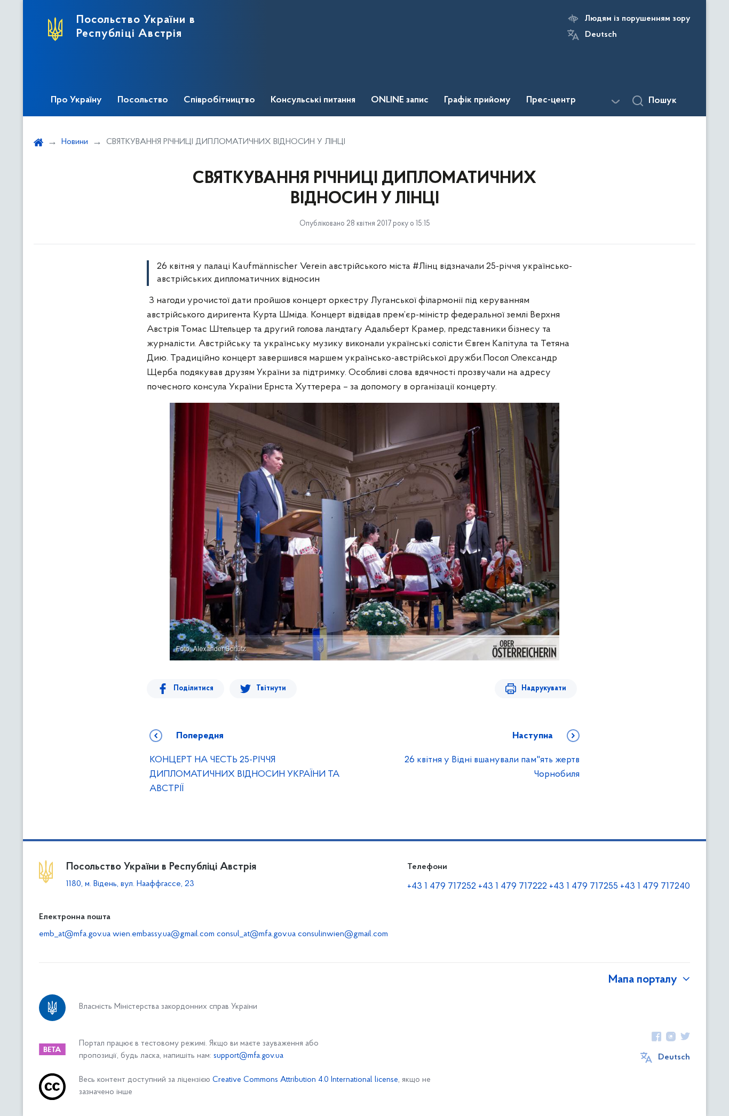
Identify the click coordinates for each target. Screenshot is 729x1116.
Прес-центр (551, 100)
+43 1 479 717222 (512, 886)
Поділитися (193, 688)
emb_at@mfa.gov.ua (74, 934)
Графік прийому (477, 100)
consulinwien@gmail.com (343, 934)
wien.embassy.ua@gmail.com (164, 934)
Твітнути (271, 688)
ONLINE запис (400, 100)
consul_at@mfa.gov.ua (256, 934)
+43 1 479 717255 (583, 886)
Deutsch (601, 34)
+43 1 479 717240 (655, 886)
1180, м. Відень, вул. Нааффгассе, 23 (130, 884)
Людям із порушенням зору (637, 18)
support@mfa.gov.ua (248, 1056)
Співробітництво (219, 100)
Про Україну (76, 100)
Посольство (142, 100)
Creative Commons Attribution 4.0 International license (305, 1080)
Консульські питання (313, 100)
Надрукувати (543, 688)
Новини (74, 142)
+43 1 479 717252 (441, 886)
